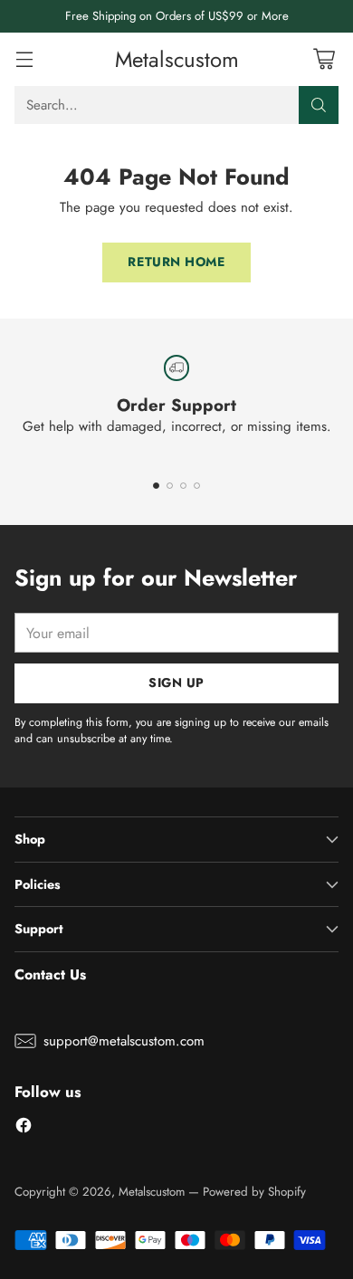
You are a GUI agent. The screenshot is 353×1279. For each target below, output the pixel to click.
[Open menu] (24, 59)
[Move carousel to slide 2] (170, 485)
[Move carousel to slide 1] (156, 485)
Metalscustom (152, 1191)
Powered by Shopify (254, 1191)
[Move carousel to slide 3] (183, 485)
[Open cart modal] (323, 59)
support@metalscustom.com (124, 1041)
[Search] (319, 105)
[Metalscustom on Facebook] (23, 1128)
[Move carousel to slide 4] (197, 485)
